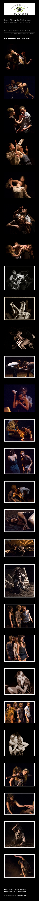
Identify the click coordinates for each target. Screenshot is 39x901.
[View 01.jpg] (19, 58)
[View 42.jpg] (19, 682)
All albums (20, 33)
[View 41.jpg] (19, 649)
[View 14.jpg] (19, 279)
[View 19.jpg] (19, 339)
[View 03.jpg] (19, 120)
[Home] (19, 9)
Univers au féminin (10, 23)
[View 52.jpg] (19, 866)
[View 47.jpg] (19, 775)
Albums (13, 20)
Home (6, 20)
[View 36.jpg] (19, 581)
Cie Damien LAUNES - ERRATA (21, 31)
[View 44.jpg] (19, 744)
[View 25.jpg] (19, 462)
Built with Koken (22, 895)
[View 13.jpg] (19, 250)
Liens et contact (24, 23)
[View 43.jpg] (19, 713)
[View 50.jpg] (19, 835)
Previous (14, 33)
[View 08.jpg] (19, 153)
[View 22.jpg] (19, 399)
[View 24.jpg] (19, 431)
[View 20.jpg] (19, 368)
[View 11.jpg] (19, 219)
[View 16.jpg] (19, 309)
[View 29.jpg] (19, 492)
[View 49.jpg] (19, 804)
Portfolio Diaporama (24, 20)
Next (25, 33)
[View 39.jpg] (19, 617)
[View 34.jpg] (19, 549)
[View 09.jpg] (19, 185)
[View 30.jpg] (19, 521)
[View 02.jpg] (19, 88)
